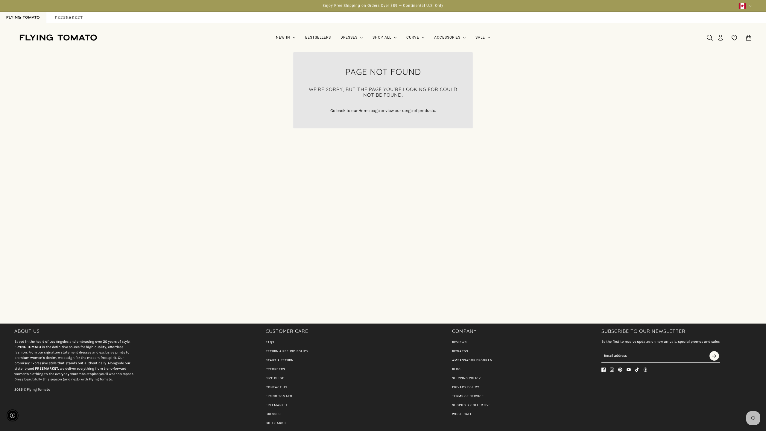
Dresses (273, 414)
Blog (456, 369)
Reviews (459, 342)
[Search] (710, 38)
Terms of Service (468, 396)
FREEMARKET (277, 405)
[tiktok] (637, 369)
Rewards (460, 351)
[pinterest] (620, 369)
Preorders (275, 369)
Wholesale (462, 414)
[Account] (721, 38)
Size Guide (275, 378)
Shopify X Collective (471, 405)
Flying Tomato (279, 396)
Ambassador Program (472, 360)
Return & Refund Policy (287, 351)
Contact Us (276, 387)
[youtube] (628, 369)
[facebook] (603, 369)
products (426, 110)
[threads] (645, 369)
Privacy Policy (465, 387)
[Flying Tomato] (58, 37)
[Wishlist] (734, 37)
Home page (369, 110)
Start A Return (280, 360)
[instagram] (612, 369)
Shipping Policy (466, 378)
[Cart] (749, 38)
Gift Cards (276, 423)
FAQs (270, 342)
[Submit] (714, 356)
